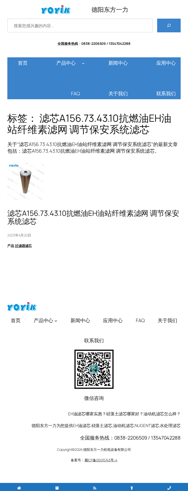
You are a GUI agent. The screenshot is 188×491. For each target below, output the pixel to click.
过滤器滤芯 (23, 245)
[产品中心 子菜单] (83, 62)
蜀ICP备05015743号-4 (100, 460)
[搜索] (169, 25)
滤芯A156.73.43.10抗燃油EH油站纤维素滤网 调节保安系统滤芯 (93, 217)
